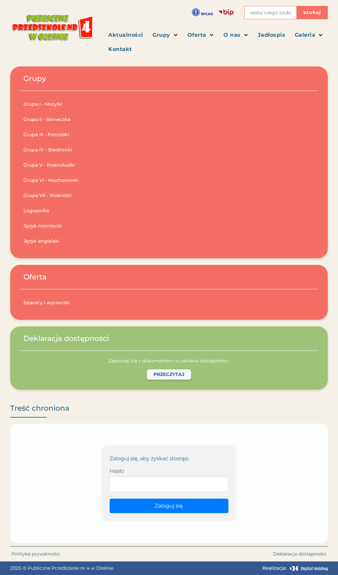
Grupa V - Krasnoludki (49, 165)
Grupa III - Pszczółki (46, 135)
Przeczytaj (169, 374)
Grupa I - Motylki (42, 104)
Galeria (305, 35)
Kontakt (120, 49)
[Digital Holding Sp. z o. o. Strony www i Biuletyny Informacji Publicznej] (309, 568)
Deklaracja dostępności (299, 554)
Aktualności (125, 35)
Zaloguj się (169, 506)
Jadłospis (272, 35)
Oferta (196, 35)
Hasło (117, 471)
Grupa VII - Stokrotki (47, 195)
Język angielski (41, 241)
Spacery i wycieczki (46, 303)
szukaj (312, 12)
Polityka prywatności (36, 554)
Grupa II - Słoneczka (46, 119)
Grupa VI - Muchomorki (51, 180)
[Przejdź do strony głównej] (52, 30)
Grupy (161, 35)
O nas (232, 35)
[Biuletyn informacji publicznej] (226, 13)
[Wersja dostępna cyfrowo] (202, 12)
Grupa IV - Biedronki (47, 150)
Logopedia (36, 211)
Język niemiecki (42, 226)
